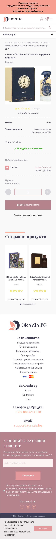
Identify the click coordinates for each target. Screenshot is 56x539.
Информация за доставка (29, 215)
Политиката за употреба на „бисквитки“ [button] (17, 533)
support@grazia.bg (28, 425)
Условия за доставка (28, 343)
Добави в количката (28, 205)
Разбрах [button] (43, 529)
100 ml (13, 167)
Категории (9, 34)
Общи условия (28, 355)
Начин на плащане (28, 347)
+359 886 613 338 (28, 412)
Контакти (28, 395)
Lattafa (48, 123)
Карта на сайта (28, 372)
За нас (28, 390)
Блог (28, 399)
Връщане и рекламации (28, 351)
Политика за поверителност (28, 359)
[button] (21, 304)
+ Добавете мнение (28, 113)
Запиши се (28, 475)
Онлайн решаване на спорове (28, 363)
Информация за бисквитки (28, 368)
